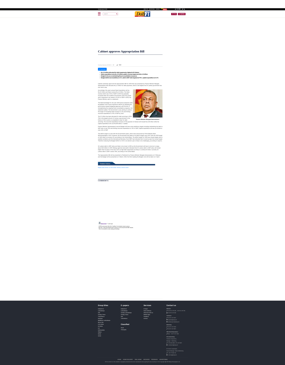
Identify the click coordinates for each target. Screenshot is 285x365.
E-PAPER (182, 14)
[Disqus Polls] (130, 200)
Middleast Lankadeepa (104, 320)
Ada (99, 312)
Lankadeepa (101, 310)
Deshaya (100, 318)
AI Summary (102, 69)
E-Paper (146, 308)
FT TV (174, 14)
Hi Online (100, 326)
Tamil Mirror (101, 316)
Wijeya (100, 332)
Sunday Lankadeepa (126, 312)
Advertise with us (148, 312)
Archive (146, 318)
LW (99, 328)
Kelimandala (101, 330)
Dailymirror (101, 308)
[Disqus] (130, 239)
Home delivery (147, 310)
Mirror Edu (100, 322)
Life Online (101, 324)
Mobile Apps (147, 314)
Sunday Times (101, 314)
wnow (99, 336)
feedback (146, 316)
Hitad (122, 327)
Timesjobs (123, 329)
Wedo (99, 334)
